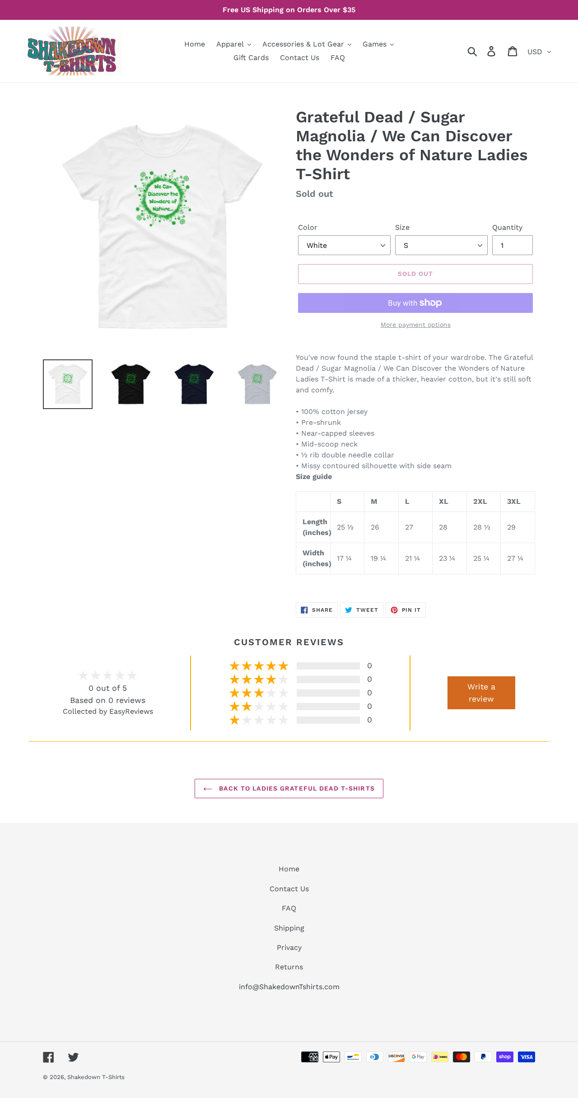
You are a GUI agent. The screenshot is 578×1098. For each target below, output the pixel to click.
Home (289, 869)
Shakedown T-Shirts (96, 1077)
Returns (289, 967)
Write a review (481, 692)
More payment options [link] (416, 324)
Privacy (289, 947)
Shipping (289, 928)
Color (307, 227)
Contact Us (289, 888)
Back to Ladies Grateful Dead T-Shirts (296, 788)
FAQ (289, 908)
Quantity (507, 227)
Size (402, 227)
